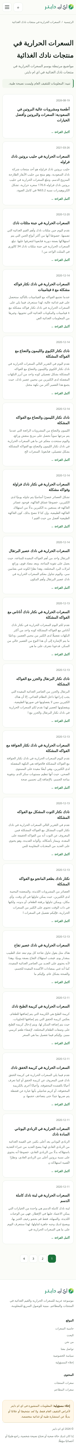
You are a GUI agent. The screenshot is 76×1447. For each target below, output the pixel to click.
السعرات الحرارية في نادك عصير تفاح (42, 945)
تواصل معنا (67, 1349)
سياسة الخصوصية (63, 1355)
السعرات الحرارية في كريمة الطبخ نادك (41, 1006)
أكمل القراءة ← (60, 132)
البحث (70, 1335)
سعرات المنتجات (64, 1383)
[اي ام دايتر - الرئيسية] (59, 7)
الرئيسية (69, 22)
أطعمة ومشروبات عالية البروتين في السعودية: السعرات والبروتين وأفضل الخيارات (43, 115)
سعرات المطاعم (64, 1389)
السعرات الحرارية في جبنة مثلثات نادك (41, 222)
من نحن (69, 1342)
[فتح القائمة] (7, 7)
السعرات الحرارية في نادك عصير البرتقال (39, 550)
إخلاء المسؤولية (65, 1362)
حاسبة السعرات (64, 1328)
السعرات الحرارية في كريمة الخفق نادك (40, 1067)
